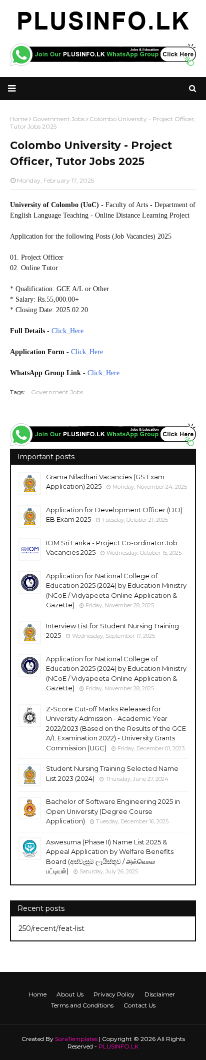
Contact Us (140, 1005)
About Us (70, 994)
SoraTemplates (76, 1038)
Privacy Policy (114, 994)
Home (37, 994)
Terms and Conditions (82, 1005)
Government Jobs (57, 392)
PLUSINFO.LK (118, 1046)
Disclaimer (159, 994)
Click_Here (68, 331)
